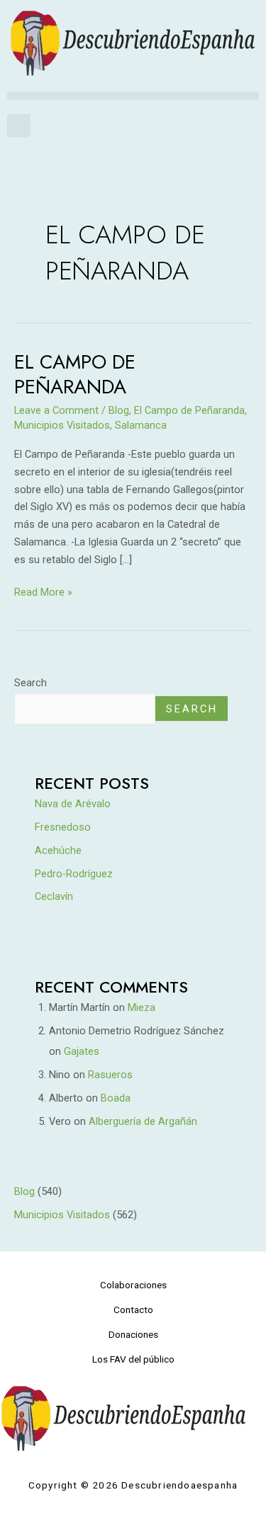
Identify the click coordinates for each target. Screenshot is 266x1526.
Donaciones (133, 1334)
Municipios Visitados (62, 425)
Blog (119, 410)
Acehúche (58, 850)
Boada (116, 1098)
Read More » (43, 591)
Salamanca (141, 425)
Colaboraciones (133, 1284)
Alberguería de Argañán (143, 1121)
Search (30, 682)
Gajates (81, 1051)
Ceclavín (54, 896)
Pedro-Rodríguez (74, 873)
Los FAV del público (133, 1359)
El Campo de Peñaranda (74, 374)
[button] (133, 96)
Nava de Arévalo (73, 803)
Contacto (133, 1309)
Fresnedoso (63, 827)
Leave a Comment (56, 410)
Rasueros (110, 1074)
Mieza (141, 1007)
